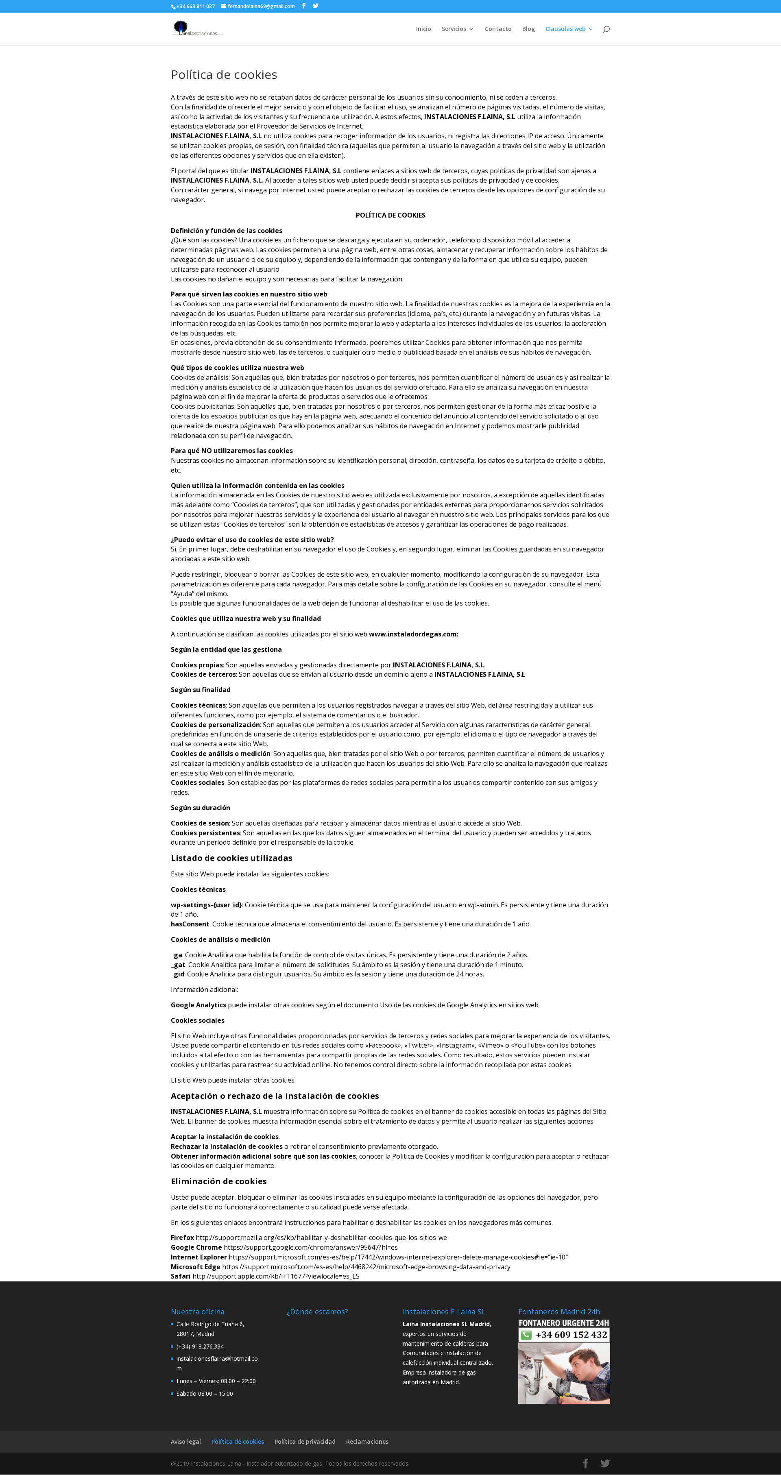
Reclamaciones (367, 1441)
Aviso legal (186, 1441)
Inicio (423, 29)
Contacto (498, 29)
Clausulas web (565, 29)
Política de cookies (238, 1441)
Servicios (454, 29)
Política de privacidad (305, 1441)
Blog (528, 29)
